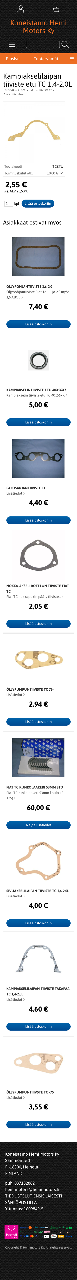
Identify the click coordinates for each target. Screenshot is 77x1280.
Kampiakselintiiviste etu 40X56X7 (36, 390)
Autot (21, 90)
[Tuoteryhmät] (12, 44)
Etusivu (13, 58)
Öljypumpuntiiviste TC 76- (30, 689)
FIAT (32, 90)
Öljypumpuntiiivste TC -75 (30, 1092)
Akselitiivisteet (14, 94)
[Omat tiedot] (20, 9)
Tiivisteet (45, 90)
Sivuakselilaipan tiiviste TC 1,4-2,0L (37, 891)
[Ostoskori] (56, 9)
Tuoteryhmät (46, 58)
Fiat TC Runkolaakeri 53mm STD (34, 787)
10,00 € (53, 173)
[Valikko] (72, 58)
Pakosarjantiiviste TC (26, 488)
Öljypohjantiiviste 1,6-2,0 (29, 287)
